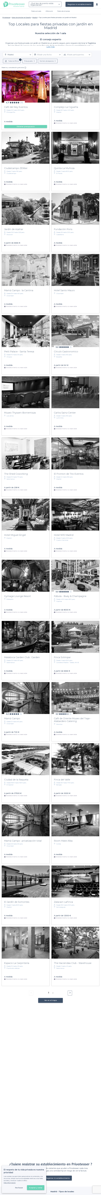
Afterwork (49, 11)
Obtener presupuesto (26, 126)
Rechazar (19, 1188)
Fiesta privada (36, 11)
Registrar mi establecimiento (79, 4)
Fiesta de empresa (63, 11)
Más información (10, 1183)
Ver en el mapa (50, 1000)
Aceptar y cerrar (35, 1188)
